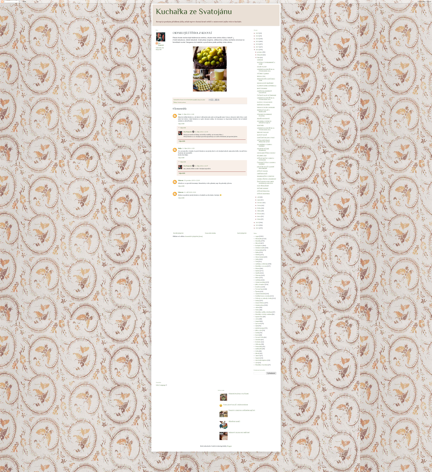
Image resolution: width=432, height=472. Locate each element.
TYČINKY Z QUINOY (263, 73)
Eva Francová (187, 132)
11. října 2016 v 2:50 (188, 148)
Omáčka (257, 273)
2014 (257, 225)
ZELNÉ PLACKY (262, 67)
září (258, 197)
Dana (179, 114)
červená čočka (259, 337)
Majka (180, 148)
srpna (259, 200)
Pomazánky (258, 346)
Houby (257, 300)
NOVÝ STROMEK (262, 88)
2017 (257, 47)
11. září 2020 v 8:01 (190, 192)
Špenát (257, 291)
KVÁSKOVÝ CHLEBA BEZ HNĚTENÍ (239, 432)
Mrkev (257, 277)
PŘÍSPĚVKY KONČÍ (234, 421)
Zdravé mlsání (259, 257)
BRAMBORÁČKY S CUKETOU (265, 176)
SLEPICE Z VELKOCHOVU (264, 102)
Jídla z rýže (258, 330)
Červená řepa (259, 289)
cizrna (257, 319)
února (259, 216)
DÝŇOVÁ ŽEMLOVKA (263, 191)
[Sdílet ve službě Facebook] (216, 100)
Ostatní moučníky (260, 282)
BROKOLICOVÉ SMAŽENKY (265, 83)
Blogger (229, 446)
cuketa (257, 307)
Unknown (180, 180)
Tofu (256, 261)
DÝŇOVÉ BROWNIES (263, 194)
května (259, 208)
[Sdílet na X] (214, 100)
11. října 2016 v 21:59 (201, 132)
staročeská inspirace (261, 360)
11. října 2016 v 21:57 (201, 166)
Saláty (257, 259)
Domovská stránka (210, 233)
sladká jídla (258, 349)
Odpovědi (183, 128)
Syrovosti (258, 323)
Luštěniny (258, 280)
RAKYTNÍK (260, 125)
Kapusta (257, 358)
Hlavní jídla (258, 238)
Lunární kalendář (260, 293)
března (259, 213)
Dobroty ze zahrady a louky (263, 298)
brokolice (258, 342)
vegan (257, 236)
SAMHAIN (260, 60)
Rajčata (257, 271)
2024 (257, 36)
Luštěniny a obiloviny (261, 264)
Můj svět (257, 243)
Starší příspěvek (241, 233)
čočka (257, 351)
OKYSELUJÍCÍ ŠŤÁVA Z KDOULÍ (266, 153)
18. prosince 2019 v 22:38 (192, 180)
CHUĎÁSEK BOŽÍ (262, 173)
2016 (257, 49)
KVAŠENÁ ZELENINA (263, 105)
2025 (257, 33)
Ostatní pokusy (181, 102)
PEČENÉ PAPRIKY (262, 188)
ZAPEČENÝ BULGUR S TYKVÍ (265, 137)
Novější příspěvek (178, 233)
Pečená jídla (258, 250)
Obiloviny (258, 344)
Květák (257, 333)
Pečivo (257, 310)
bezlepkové (258, 245)
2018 (257, 44)
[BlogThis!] (212, 100)
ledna (259, 219)
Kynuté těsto (259, 316)
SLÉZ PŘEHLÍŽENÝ (263, 186)
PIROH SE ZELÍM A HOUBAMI (266, 107)
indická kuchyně (259, 328)
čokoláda (258, 339)
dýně (256, 326)
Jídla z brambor (259, 284)
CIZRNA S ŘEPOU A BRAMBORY (266, 179)
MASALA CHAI (261, 76)
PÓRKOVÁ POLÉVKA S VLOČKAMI (239, 394)
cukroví (257, 355)
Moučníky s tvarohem (261, 365)
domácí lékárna (259, 303)
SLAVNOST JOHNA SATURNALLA (266, 86)
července (260, 202)
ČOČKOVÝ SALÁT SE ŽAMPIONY (266, 95)
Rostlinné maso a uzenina (262, 296)
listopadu (260, 55)
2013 (257, 228)
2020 (257, 39)
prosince (260, 52)
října (258, 57)
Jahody (257, 353)
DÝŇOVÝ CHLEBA (262, 171)
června (259, 205)
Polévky (257, 254)
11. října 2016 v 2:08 (188, 114)
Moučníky (258, 241)
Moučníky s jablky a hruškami (263, 312)
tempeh (257, 321)
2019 (257, 41)
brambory (258, 287)
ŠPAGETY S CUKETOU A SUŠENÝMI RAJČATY (242, 410)
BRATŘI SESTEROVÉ (263, 118)
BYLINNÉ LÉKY (262, 155)
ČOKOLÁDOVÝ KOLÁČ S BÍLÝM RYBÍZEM (235, 405)
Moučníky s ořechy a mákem (263, 314)
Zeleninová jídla (259, 248)
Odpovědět (181, 124)
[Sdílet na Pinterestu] (218, 100)
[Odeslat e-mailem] (210, 100)
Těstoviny (258, 275)
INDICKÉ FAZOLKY (263, 132)
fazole (257, 335)
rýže (256, 362)
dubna (259, 211)
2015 (257, 222)
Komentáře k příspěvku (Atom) (194, 236)
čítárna (257, 268)
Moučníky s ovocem (261, 266)
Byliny (257, 252)
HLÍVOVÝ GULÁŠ (262, 135)
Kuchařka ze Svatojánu (194, 11)
